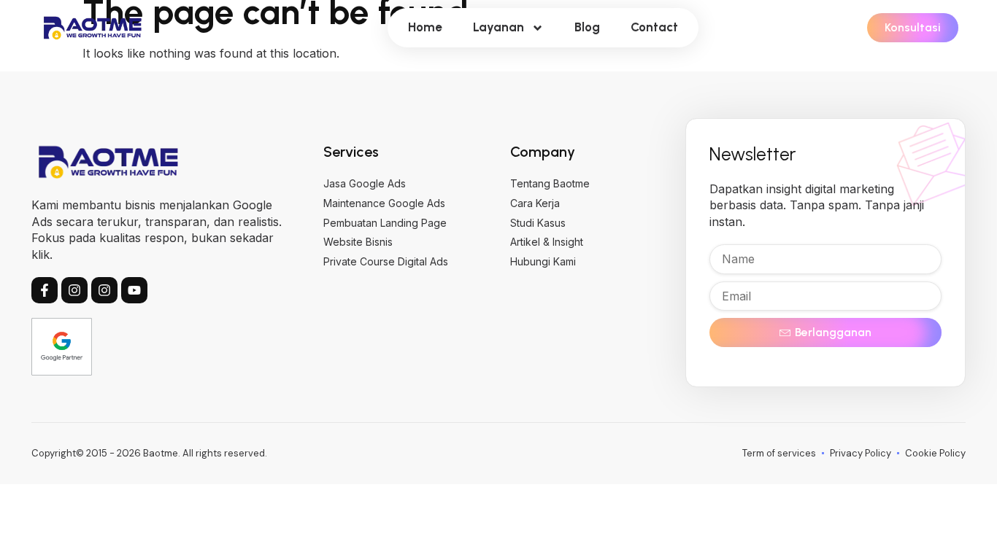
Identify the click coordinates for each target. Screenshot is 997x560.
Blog (587, 27)
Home (425, 27)
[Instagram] (74, 290)
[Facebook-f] (44, 290)
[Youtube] (134, 290)
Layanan (498, 27)
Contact (654, 27)
